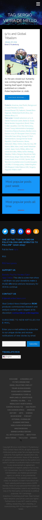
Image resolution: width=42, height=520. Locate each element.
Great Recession (18, 141)
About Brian (10, 438)
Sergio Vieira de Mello (22, 157)
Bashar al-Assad (28, 121)
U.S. (16, 115)
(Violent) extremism (20, 118)
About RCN (31, 435)
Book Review (16, 416)
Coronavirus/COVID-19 (21, 394)
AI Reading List (26, 379)
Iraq (31, 144)
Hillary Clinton (18, 144)
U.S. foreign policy (17, 164)
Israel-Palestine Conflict (21, 385)
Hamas (26, 141)
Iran (28, 144)
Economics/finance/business (15, 131)
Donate (33, 438)
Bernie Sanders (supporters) (14, 123)
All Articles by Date (15, 435)
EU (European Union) (22, 133)
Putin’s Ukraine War (21, 382)
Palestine (8, 154)
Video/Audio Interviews (21, 425)
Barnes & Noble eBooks (21, 432)
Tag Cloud (23, 438)
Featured (22, 110)
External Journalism (21, 419)
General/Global (18, 401)
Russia (12, 157)
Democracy (29, 126)
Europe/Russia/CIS (11, 110)
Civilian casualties (11, 126)
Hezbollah (8, 144)
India (24, 144)
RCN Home (13, 379)
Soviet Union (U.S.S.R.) (17, 159)
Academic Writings (21, 422)
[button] (39, 4)
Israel (21, 146)
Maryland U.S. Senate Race (21, 397)
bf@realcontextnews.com (14, 298)
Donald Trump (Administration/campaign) (19, 128)
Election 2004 (9, 133)
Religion (20, 154)
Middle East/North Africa (20, 113)
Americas (15, 105)
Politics (14, 154)
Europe (32, 133)
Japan (13, 149)
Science (29, 413)
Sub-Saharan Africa (15, 410)
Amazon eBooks (21, 428)
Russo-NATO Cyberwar (21, 391)
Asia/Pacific (23, 105)
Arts (21, 413)
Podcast (27, 416)
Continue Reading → (17, 97)
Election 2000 (31, 131)
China (31, 123)
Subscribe (33, 344)
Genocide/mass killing (13, 136)
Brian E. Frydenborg (12, 44)
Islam (17, 146)
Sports (27, 159)
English (8, 357)
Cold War (21, 126)
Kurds (18, 149)
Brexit (27, 123)
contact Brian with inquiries (25, 313)
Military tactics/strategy (25, 152)
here (16, 249)
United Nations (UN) (22, 167)
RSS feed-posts (9, 263)
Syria (32, 159)
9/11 (29, 118)
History (13, 413)
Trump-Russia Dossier (21, 388)
